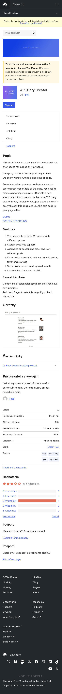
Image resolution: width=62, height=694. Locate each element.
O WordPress (10, 577)
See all (55, 516)
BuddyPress (11, 641)
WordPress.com (12, 626)
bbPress (9, 636)
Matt (7, 631)
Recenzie (11, 123)
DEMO (6, 216)
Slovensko (15, 654)
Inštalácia (11, 131)
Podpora (10, 145)
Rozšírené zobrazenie (14, 467)
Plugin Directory (10, 13)
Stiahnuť (9, 105)
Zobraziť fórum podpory (15, 537)
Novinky (7, 582)
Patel (26, 94)
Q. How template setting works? (20, 365)
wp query (54, 459)
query (45, 459)
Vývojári (7, 611)
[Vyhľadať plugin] (33, 33)
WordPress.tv (11, 617)
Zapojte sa (38, 601)
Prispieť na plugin (12, 559)
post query (53, 454)
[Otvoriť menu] (57, 4)
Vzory (35, 592)
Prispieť (37, 611)
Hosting (7, 587)
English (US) (53, 447)
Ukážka (36, 577)
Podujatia (37, 606)
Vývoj (9, 138)
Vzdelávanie (9, 601)
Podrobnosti (12, 116)
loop (44, 454)
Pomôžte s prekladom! (31, 23)
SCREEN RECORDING (15, 221)
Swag (36, 617)
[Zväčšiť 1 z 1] (55, 313)
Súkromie (8, 592)
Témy (35, 582)
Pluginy (36, 587)
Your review (9, 516)
